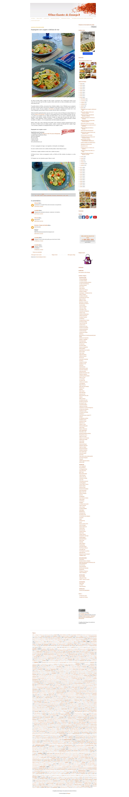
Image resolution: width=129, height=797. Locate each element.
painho (94, 735)
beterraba (39, 654)
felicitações (82, 694)
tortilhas (80, 777)
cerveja (47, 665)
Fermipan (38, 696)
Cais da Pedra (41, 659)
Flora (80, 698)
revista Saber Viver (48, 760)
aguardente (60, 640)
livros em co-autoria (93, 714)
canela (44, 660)
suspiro (50, 773)
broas (77, 656)
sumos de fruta (39, 773)
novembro (83, 100)
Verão (66, 780)
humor (59, 706)
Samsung (83, 763)
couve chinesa (74, 673)
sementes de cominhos (62, 768)
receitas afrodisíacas (74, 757)
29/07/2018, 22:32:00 (38, 233)
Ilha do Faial (57, 707)
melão (69, 722)
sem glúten (52, 766)
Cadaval (91, 658)
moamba (60, 724)
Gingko (84, 702)
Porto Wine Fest (50, 749)
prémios (55, 750)
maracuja (60, 718)
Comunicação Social (49, 670)
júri (47, 710)
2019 (81, 95)
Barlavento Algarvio (53, 650)
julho (82, 107)
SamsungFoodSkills (91, 763)
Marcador (70, 718)
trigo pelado (61, 778)
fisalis (60, 697)
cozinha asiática (92, 674)
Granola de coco (84, 146)
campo (93, 659)
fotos (72, 700)
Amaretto (93, 643)
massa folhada (41, 720)
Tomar (94, 775)
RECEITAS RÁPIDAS (55, 18)
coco (88, 668)
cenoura (34, 665)
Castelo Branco (44, 664)
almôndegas (69, 643)
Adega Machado (74, 638)
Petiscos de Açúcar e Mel (36, 743)
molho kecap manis (44, 726)
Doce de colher (68, 684)
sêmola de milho (82, 769)
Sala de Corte (60, 762)
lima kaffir (62, 713)
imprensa (76, 707)
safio (52, 762)
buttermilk (44, 658)
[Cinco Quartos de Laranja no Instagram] (80, 218)
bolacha (59, 655)
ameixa (39, 644)
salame (73, 762)
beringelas (92, 653)
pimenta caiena (93, 743)
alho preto (38, 643)
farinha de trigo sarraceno (70, 693)
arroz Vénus (43, 647)
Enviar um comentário (37, 252)
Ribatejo (59, 760)
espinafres (35, 689)
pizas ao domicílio (71, 746)
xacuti (73, 787)
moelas (64, 724)
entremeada (89, 687)
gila (78, 702)
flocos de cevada (89, 697)
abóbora (55, 636)
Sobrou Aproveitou (41, 772)
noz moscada (42, 731)
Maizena (93, 715)
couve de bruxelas (82, 673)
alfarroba (50, 641)
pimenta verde (60, 745)
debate (79, 682)
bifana (81, 654)
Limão (67, 713)
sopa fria (74, 772)
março (82, 161)
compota (41, 670)
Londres (45, 715)
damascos (71, 682)
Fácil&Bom (49, 691)
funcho (63, 701)
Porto (89, 748)
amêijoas (34, 644)
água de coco (36, 640)
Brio (68, 656)
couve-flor (47, 674)
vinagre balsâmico (78, 782)
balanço (89, 649)
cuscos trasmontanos (50, 682)
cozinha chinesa (51, 675)
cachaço (86, 658)
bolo (64, 655)
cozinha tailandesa (62, 679)
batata (89, 650)
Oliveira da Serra (76, 733)
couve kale (90, 673)
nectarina (87, 728)
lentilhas (44, 713)
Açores (41, 637)
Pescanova (54, 195)
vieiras (35, 782)
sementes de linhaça (39, 769)
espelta (93, 688)
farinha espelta (79, 693)
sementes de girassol (92, 768)
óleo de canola (70, 732)
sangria (55, 765)
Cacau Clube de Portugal (74, 658)
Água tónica (49, 640)
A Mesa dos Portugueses (87, 634)
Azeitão (93, 647)
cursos (43, 682)
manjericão (47, 717)
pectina (87, 739)
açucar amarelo (68, 637)
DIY (53, 684)
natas (81, 728)
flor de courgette (60, 698)
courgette (54, 673)
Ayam (85, 647)
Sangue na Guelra (62, 765)
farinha (64, 691)
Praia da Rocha (40, 750)
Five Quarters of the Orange (84, 272)
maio (82, 158)
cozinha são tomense (53, 679)
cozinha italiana (89, 676)
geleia (51, 702)
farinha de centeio (60, 692)
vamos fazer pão (64, 779)
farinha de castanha (51, 692)
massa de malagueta (71, 719)
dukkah (73, 685)
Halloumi (40, 705)
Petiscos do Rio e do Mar (47, 743)
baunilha (70, 651)
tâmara (66, 773)
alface (45, 641)
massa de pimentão (81, 719)
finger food (47, 697)
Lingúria (95, 713)
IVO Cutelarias (87, 708)
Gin (81, 702)
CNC (84, 668)
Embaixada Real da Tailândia (42, 687)
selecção (42, 766)
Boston (41, 656)
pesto (94, 742)
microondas (59, 723)
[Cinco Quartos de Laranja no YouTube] (95, 218)
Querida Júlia (88, 753)
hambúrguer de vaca (54, 705)
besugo (33, 654)
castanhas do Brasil (36, 664)
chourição (78, 666)
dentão (93, 682)
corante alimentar (73, 671)
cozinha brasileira (44, 675)
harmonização (67, 705)
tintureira (72, 775)
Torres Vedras (70, 777)
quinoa (42, 754)
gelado (40, 702)
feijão (45, 694)
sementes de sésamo (72, 769)
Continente (53, 671)
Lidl (53, 713)
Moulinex (71, 727)
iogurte (50, 708)
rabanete (86, 754)
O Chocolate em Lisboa (52, 731)
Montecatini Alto (86, 726)
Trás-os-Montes (54, 778)
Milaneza (70, 723)
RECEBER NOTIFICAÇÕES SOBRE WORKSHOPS (82, 18)
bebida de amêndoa (85, 651)
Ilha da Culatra (90, 706)
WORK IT (48, 787)
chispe (53, 666)
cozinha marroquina (41, 678)
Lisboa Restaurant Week (53, 714)
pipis (46, 746)
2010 (81, 179)
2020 (81, 94)
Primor (44, 751)
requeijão (64, 758)
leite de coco (94, 711)
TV (90, 778)
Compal (36, 670)
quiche (33, 754)
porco (64, 748)
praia (91, 749)
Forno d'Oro (51, 700)
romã (93, 760)
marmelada (92, 718)
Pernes (61, 742)
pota (79, 749)
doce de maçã (81, 684)
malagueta (34, 717)
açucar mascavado (49, 638)
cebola (77, 664)
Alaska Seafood (72, 640)
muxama (40, 728)
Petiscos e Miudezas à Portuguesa (60, 743)
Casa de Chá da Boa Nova (53, 662)
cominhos (95, 669)
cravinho (78, 679)
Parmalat (71, 738)
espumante (43, 689)
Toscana (86, 777)
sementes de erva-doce (73, 768)
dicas (33, 684)
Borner (95, 655)
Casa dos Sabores (63, 662)
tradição (35, 778)
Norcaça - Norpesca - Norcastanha (72, 729)
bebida (77, 651)
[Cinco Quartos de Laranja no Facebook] (83, 218)
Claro (66, 668)
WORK (42, 787)
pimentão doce (90, 745)
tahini (62, 773)
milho (88, 723)
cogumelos (53, 669)
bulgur (95, 656)
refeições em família (55, 758)
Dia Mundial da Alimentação (90, 683)
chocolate (59, 666)
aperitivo (58, 645)
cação (62, 658)
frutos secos (46, 701)
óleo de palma (39, 733)
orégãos (88, 733)
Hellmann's (80, 705)
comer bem (89, 669)
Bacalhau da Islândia (62, 649)
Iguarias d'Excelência (73, 706)
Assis (54, 647)
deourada (34, 683)
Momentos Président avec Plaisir (68, 726)
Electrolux (92, 685)
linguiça (90, 713)
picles (74, 743)
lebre (53, 711)
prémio (50, 750)
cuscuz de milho (64, 682)
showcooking (37, 771)
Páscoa (84, 738)
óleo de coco (77, 732)
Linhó (39, 714)
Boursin (45, 656)
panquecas (54, 736)
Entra (61, 687)
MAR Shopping (53, 718)
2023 (81, 88)
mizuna (55, 724)
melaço (58, 722)
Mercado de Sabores (38, 723)
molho (72, 724)
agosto (82, 106)
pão (60, 736)
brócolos (82, 656)
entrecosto (82, 687)
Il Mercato (84, 706)
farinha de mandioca (43, 693)
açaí (77, 636)
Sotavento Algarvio (82, 772)
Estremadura (82, 689)
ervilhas (54, 688)
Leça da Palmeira (59, 711)
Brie (59, 656)
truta (77, 778)
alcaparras (83, 640)
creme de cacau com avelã (37, 680)
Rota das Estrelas (56, 761)
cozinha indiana (73, 676)
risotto (68, 760)
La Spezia (59, 710)
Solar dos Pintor (54, 772)
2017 (81, 167)
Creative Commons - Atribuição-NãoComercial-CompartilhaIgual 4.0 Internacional (87, 617)
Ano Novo (52, 645)
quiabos (93, 753)
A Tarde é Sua (36, 636)
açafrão (72, 636)
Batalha (84, 650)
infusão (81, 707)
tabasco (54, 773)
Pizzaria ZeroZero (80, 746)
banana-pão (37, 650)
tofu (90, 775)
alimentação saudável (51, 643)
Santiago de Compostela (71, 765)
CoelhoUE (34, 669)
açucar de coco (89, 637)
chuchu (36, 668)
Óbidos (81, 731)
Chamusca (73, 665)
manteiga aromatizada (71, 717)
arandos (73, 645)
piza (65, 746)
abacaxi (49, 636)
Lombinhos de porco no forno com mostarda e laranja (88, 137)
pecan (82, 739)
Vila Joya (43, 782)
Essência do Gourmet (51, 689)
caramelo (70, 660)
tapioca (89, 773)
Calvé (65, 659)
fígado (33, 697)
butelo (40, 658)
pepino (73, 741)
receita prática (44, 757)
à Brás (69, 634)
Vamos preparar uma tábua (41, 780)
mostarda (63, 727)
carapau (76, 660)
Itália (81, 708)
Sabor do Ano (92, 761)
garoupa (95, 701)
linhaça (35, 714)
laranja (36, 711)
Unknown (36, 203)
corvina (43, 673)
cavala (60, 664)
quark (35, 753)
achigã (86, 636)
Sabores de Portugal (45, 762)
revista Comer (88, 758)
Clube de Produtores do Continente (75, 668)
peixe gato (62, 741)
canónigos (57, 660)
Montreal (44, 727)
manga (40, 717)
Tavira (33, 775)
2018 (81, 97)
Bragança (50, 656)
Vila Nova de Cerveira (51, 782)
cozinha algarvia (76, 674)
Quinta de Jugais (68, 754)
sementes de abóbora (76, 766)
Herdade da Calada (87, 705)
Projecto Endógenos (63, 751)
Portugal (63, 749)
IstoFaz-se (76, 708)
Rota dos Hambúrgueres (66, 761)
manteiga (61, 717)
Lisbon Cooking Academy (66, 714)
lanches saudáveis (93, 710)
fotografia (67, 700)
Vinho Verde (37, 786)
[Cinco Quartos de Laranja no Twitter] (91, 218)
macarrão (75, 715)
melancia (64, 722)
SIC (43, 771)
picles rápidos (81, 743)
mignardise (65, 723)
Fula (59, 701)
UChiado (34, 779)
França (83, 700)
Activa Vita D (52, 637)
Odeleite (90, 731)
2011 (81, 177)
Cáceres (82, 658)
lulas (64, 715)
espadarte (70, 688)
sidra (53, 771)
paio (33, 736)
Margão (75, 718)
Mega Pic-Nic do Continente (45, 722)
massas (45, 195)
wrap (70, 787)
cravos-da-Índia (85, 679)
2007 (81, 184)
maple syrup (39, 718)
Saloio (45, 763)
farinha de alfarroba (73, 691)
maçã (69, 715)
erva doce (41, 688)
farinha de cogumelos (70, 692)
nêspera (48, 729)
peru (65, 742)
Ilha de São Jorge (40, 707)
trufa (73, 778)
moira (69, 724)
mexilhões (52, 723)
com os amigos (81, 669)
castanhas (92, 662)
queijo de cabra (68, 753)
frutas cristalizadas (38, 701)
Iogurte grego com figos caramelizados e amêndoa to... (88, 140)
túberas (81, 778)
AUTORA (33, 18)
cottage (48, 673)
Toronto (64, 777)
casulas (50, 664)
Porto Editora (43, 749)
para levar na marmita (46, 738)
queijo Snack (81, 753)
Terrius (68, 775)
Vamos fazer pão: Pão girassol (87, 130)
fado (54, 691)
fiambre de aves (85, 696)
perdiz (50, 742)
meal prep (81, 720)
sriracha (89, 772)
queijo (40, 753)
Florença (90, 698)
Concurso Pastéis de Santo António (77, 670)
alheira (79, 641)
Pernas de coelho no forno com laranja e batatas (87, 113)
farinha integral (88, 693)
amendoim (54, 644)
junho (82, 156)
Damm (75, 682)
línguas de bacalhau (78, 713)
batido (64, 651)
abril (82, 160)
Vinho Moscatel (88, 784)
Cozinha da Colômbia (60, 675)
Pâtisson (56, 739)
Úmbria (38, 779)
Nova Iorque (94, 729)
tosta (91, 777)
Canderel (39, 660)
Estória (68, 689)
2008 (81, 183)
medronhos (36, 722)
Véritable (71, 780)
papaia (65, 736)
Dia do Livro (65, 683)
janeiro (82, 165)
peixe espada (55, 741)
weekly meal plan (85, 786)
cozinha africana (59, 674)
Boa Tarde (45, 655)
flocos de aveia (80, 697)
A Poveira (95, 634)
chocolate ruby (67, 666)
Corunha (38, 673)
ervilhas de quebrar (63, 688)
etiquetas (93, 689)
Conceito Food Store (60, 670)
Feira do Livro (63, 694)
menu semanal (82, 722)
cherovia (34, 666)
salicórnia (78, 762)
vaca (51, 779)
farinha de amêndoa (83, 691)
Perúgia (70, 742)
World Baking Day (64, 787)
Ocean (86, 731)
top (49, 777)
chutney (41, 668)
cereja (41, 665)
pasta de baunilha (40, 739)
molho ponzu (52, 726)
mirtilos (35, 724)
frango (88, 700)
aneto (35, 645)
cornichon (89, 671)
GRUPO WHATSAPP (35, 20)
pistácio (59, 746)
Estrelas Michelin (75, 689)
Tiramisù (82, 775)
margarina (80, 718)
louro (54, 715)
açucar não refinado (66, 638)
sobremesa (82, 771)
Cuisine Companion (88, 680)
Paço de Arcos (88, 735)
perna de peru (55, 742)
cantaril (61, 660)
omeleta (83, 733)
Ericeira (35, 688)
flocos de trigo (46, 698)
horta (37, 706)
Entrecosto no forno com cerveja (87, 123)
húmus (63, 706)
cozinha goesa (58, 676)
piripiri (50, 746)
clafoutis (57, 668)
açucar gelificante (41, 638)
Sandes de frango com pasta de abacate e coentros (87, 115)
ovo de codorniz (70, 735)
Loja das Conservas (38, 715)
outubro (82, 102)
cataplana (55, 664)
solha (59, 772)
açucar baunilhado (80, 637)
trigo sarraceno (67, 778)
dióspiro (48, 684)
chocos (73, 666)
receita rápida (52, 757)
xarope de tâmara (79, 787)
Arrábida (86, 645)
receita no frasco (35, 757)
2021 (81, 92)
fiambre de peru (92, 696)
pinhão (41, 746)
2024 (81, 87)
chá (56, 665)
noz (35, 731)
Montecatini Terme (93, 726)
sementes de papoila (60, 769)
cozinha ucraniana (71, 679)
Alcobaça (90, 640)
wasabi (78, 786)
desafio (39, 683)
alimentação (43, 643)
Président (92, 750)
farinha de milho (52, 693)
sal (55, 762)
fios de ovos (54, 697)
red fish (47, 758)
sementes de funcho (82, 768)
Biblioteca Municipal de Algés (62, 654)
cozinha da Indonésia (69, 675)
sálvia (70, 763)
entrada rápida (74, 687)
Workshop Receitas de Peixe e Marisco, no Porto (87, 154)
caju (47, 659)
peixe (38, 741)
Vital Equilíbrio (56, 786)
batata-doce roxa (49, 651)
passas (89, 738)
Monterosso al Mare (37, 727)
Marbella (65, 718)
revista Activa (80, 758)
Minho (96, 723)
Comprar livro (88, 53)
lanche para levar (84, 710)
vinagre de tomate (78, 783)
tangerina (83, 773)
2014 (81, 172)
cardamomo (82, 660)
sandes (50, 765)
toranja (60, 777)
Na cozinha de (52, 728)
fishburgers (64, 697)
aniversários (45, 645)
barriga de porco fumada (64, 650)
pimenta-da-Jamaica (80, 745)
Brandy (55, 656)
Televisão (43, 775)
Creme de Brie (92, 679)
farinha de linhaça (86, 692)
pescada (75, 742)
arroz (36, 647)
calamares (52, 659)
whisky (38, 787)
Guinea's (95, 703)
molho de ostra (78, 724)
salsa (64, 195)
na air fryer (45, 728)
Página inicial (54, 254)
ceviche (52, 665)
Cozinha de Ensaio (78, 675)
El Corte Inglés (85, 685)
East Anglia (79, 685)
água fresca (43, 640)
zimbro (89, 787)
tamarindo (73, 773)
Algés (75, 641)
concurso (67, 670)
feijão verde (51, 694)
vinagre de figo (41, 783)
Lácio (64, 710)
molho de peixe (86, 724)
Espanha (75, 688)
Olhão (70, 733)
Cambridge (77, 659)
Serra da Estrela (89, 769)
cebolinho (92, 664)
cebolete (86, 664)
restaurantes (71, 758)
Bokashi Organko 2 (52, 655)
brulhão (88, 656)
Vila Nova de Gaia (69, 782)
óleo (46, 732)
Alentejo (36, 641)
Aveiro (68, 647)
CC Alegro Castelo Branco (69, 664)
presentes (76, 750)
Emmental (51, 687)
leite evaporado (38, 713)
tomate (34, 777)
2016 (81, 169)
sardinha (79, 765)
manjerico (55, 717)
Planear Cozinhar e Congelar (90, 746)
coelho (92, 668)
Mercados (46, 723)
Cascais (75, 662)
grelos (80, 703)
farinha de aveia (35, 692)
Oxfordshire (82, 735)
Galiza (84, 701)
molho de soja (94, 724)
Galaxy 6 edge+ (78, 701)
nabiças (58, 728)
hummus (54, 706)
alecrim (95, 640)
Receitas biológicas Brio (86, 757)
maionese (87, 715)
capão (66, 660)
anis (40, 645)
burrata (35, 658)
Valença (56, 779)
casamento (71, 662)
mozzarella (83, 727)
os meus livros (45, 735)
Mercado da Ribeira (93, 722)
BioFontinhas (86, 654)
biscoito (92, 654)
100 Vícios (47, 634)
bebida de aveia (94, 651)
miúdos (50, 724)
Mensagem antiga (71, 254)
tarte (93, 773)
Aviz (81, 647)
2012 (81, 176)
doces (51, 685)
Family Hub (58, 691)
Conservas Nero (35, 671)
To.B (86, 775)
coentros (40, 669)
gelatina (46, 702)
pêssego (88, 742)
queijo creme (50, 753)
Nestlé (58, 729)
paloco (45, 736)
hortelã (48, 706)
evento (38, 691)
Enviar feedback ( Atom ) (41, 257)
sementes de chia (42, 768)
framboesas (77, 700)
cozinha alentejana (67, 674)
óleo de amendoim (61, 732)
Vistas (51, 786)
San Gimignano (44, 765)
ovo (61, 735)
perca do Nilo (44, 742)
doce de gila (75, 684)
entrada (66, 687)
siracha (69, 771)
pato (61, 739)
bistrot (33, 655)
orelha (94, 733)
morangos (50, 727)
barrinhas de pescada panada (76, 650)
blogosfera (38, 655)
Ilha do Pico (64, 707)
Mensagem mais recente (36, 254)
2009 (81, 181)
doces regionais (58, 685)
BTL (92, 656)
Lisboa (44, 714)
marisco (41, 195)
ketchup (50, 710)
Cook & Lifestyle (61, 671)
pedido (92, 739)
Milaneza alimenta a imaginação (79, 723)
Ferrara (43, 696)
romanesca (34, 761)
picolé (86, 743)
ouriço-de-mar (52, 735)
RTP (73, 761)
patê (52, 739)
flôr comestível (53, 698)
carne (36, 662)
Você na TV (63, 786)
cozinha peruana (88, 678)
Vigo (39, 782)
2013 (81, 174)
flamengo (70, 697)
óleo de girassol (85, 732)
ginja (88, 702)
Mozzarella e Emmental (92, 727)
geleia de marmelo (64, 702)
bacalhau (52, 649)
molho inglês (37, 726)
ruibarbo (83, 761)
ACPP (46, 637)
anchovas (89, 644)
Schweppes (90, 765)
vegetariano (55, 780)
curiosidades (36, 682)
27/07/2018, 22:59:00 (38, 206)
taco (59, 773)
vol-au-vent (73, 786)
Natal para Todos (74, 728)
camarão (70, 659)
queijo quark (75, 753)
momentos (58, 726)
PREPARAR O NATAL (65, 18)
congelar (87, 670)
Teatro (38, 775)
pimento (34, 746)
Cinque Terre (51, 668)
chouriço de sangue (93, 666)
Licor (49, 713)
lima (57, 713)
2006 (81, 186)
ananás (83, 644)
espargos (82, 688)
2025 (81, 85)
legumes (65, 711)
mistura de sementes (44, 724)
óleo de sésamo (62, 733)
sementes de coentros (53, 768)
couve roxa (41, 674)
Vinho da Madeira (69, 784)
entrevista (95, 687)
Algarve (61, 641)
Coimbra (60, 669)
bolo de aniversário (72, 655)
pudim (91, 751)
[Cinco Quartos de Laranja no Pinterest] (87, 218)
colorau (74, 669)
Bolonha (85, 655)
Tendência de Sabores (56, 775)
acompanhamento (93, 636)
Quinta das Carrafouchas (59, 754)
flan (74, 697)
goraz (95, 702)
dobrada (57, 684)
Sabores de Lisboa (36, 762)
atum (58, 647)
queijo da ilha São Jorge (59, 753)
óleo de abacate (52, 732)
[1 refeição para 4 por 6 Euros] (87, 259)
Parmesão (77, 738)
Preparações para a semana (65, 750)
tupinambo (86, 778)
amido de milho (70, 644)
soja (48, 772)
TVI (94, 778)
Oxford (76, 735)
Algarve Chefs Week (68, 641)
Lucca (60, 715)
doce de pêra (45, 685)
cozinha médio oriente (50, 678)
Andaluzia (95, 644)
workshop (54, 787)
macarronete (81, 715)
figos (38, 697)
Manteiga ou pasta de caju (86, 144)
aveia (63, 647)
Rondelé (44, 761)
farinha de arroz (92, 691)
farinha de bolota (43, 692)
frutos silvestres (53, 701)
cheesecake (84, 665)
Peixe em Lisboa (46, 741)
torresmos (76, 777)
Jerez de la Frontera (36, 710)
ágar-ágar (81, 638)
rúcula (77, 761)
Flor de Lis (67, 698)
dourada (64, 685)
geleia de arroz (56, 702)
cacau (66, 658)
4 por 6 (55, 634)
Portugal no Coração (72, 749)
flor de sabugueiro (74, 698)
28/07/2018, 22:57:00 (38, 221)
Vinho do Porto (78, 784)
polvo (45, 748)
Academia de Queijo (65, 636)
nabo (63, 728)
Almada (64, 643)
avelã (72, 647)
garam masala (89, 701)
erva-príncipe (48, 688)
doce (61, 684)
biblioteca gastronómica (49, 654)
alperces (76, 643)
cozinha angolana (84, 674)
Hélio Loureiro (74, 705)
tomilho (43, 777)
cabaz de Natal (51, 658)
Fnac (37, 700)
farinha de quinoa (60, 693)
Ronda (39, 761)
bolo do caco (80, 655)
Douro (69, 685)
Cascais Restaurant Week (83, 662)
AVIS (77, 647)
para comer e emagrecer (92, 736)
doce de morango (89, 684)
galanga (72, 701)
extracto (43, 691)
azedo (89, 647)
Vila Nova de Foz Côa (60, 782)
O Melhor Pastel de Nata (74, 731)
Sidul (57, 771)
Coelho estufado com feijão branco (88, 142)
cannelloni (51, 660)
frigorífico (95, 700)
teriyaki (63, 775)
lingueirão (85, 713)
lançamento (76, 710)
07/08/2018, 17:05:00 (38, 241)
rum (87, 761)
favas (36, 694)
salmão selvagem (92, 762)
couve (67, 673)
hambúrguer (45, 705)
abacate (43, 636)
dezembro (83, 99)
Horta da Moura (42, 706)
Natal (68, 728)
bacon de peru (83, 649)
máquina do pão (46, 718)
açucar (59, 637)
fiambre (64, 696)
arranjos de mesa (93, 645)
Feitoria (77, 694)
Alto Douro (82, 643)
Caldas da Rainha (59, 659)
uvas (47, 779)
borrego (35, 656)
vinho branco (59, 784)
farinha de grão (78, 692)
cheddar (78, 665)
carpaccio (44, 662)
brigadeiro (64, 656)
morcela (57, 727)
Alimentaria (59, 643)
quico (39, 754)
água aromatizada (93, 638)
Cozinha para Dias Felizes (77, 678)
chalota (66, 665)
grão (66, 703)
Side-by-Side (48, 771)
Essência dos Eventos (61, 689)
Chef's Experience (91, 665)
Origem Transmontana (36, 735)
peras (38, 742)
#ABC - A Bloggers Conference (37, 634)
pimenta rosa (52, 745)
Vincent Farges (51, 784)
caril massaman (94, 660)
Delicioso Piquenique (87, 682)
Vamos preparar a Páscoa (77, 779)
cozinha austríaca (35, 675)
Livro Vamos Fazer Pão (78, 714)
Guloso (35, 705)
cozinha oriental (67, 678)
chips (50, 666)
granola (61, 703)
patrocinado (49, 195)
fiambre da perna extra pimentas (74, 696)
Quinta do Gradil (76, 754)
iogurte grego (64, 708)
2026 (81, 83)
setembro (83, 104)
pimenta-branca (60, 195)
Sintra (65, 771)
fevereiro (83, 163)
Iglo (66, 706)
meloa (75, 722)
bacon (76, 649)
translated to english (44, 778)
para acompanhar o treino (81, 736)
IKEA (79, 706)
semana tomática (65, 766)
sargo (84, 765)
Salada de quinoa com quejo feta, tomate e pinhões (88, 121)
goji (92, 702)
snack (74, 771)
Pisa (55, 746)
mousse (77, 727)
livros (85, 714)
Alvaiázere (88, 643)
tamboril (77, 773)
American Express (62, 644)
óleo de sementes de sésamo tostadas (51, 733)
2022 (81, 90)
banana (95, 649)
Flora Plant (85, 698)
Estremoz (88, 689)
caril (88, 660)
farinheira (95, 693)
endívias (56, 687)
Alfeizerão (56, 641)
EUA (33, 691)
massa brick (56, 719)
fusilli (68, 701)
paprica (71, 736)
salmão (84, 762)
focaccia (41, 700)
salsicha (61, 763)
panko (49, 736)
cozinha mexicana (59, 678)
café (96, 658)
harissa (61, 705)
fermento (94, 694)
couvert (53, 674)
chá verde (61, 665)
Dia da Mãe (59, 683)
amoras (78, 644)
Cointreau (65, 669)
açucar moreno (58, 638)
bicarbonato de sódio (73, 654)
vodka (68, 786)
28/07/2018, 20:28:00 (38, 213)
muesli (35, 728)
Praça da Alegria (85, 749)
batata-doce (40, 651)
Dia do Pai (71, 683)
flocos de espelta (39, 698)
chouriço (84, 666)
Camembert (83, 659)
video (92, 780)
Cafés (36, 659)
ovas (58, 735)
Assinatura (50, 647)
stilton (94, 772)
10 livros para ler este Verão (86, 135)
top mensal (55, 777)
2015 (81, 171)
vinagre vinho (41, 784)
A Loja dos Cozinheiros (76, 634)
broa (73, 656)
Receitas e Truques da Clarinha (41, 225)
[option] (88, 43)
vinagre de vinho (87, 783)
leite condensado (78, 711)
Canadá (33, 660)
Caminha (89, 659)
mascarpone (50, 719)
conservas (93, 670)
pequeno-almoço (81, 741)
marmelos (34, 719)
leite (70, 711)
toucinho (95, 777)
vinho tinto (94, 784)
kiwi (54, 710)
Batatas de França (57, 651)
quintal (81, 754)
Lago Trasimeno (69, 710)
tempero (48, 775)
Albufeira (78, 640)
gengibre (71, 702)
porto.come (57, 749)
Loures (49, 715)
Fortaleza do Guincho (59, 700)
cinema (46, 668)
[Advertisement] (53, 273)
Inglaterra (87, 707)
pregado (46, 750)
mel (53, 722)
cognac (47, 669)
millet (92, 723)
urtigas (43, 779)
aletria (41, 641)
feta (54, 696)
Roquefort (49, 761)
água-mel (54, 640)
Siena (61, 771)
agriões (86, 638)
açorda (36, 637)
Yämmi (85, 787)
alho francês (94, 641)
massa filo (89, 719)
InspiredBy (93, 707)
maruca (40, 719)
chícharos (45, 666)
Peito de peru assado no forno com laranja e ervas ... (88, 133)
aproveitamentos (66, 645)
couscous (62, 673)
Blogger (68, 793)
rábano (92, 754)
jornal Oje (43, 710)
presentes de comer (84, 750)
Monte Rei (79, 726)
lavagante (48, 711)
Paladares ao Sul (39, 736)
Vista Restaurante (44, 786)
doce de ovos (39, 685)
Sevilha (95, 769)
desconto (45, 683)
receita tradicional (64, 757)
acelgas (81, 636)
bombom (91, 655)
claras (62, 668)
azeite (38, 195)
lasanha (43, 711)
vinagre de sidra (70, 783)
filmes (42, 697)
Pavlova (77, 739)
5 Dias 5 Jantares (63, 634)
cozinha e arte (87, 675)
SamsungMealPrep (35, 765)
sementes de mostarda (50, 769)
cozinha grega (65, 676)
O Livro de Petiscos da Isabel (62, 731)
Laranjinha (36, 210)
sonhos (63, 772)
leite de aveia (87, 711)
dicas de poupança (40, 684)
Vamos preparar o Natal (91, 779)
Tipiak (77, 775)
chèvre (40, 666)
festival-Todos (49, 696)
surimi (67, 195)
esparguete (88, 688)
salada (66, 762)
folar (46, 700)
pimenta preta (40, 745)
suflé (33, 773)
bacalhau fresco (70, 649)
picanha (70, 743)
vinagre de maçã (49, 783)
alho (36, 195)
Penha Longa (67, 741)
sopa (67, 772)
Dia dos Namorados (79, 683)
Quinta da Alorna (50, 754)
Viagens (77, 780)
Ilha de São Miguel (49, 707)
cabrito (58, 658)
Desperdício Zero (51, 683)
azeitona (44, 649)
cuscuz (57, 682)
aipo (65, 640)
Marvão (44, 719)
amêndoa (46, 644)
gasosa (35, 702)
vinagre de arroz (88, 782)
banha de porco (44, 650)
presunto (34, 751)
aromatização (80, 645)
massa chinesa (63, 719)
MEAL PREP (39, 18)
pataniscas (48, 739)
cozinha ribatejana (44, 679)
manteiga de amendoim (82, 717)
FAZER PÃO (46, 18)
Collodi (70, 669)
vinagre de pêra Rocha (60, 783)
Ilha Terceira (70, 707)
